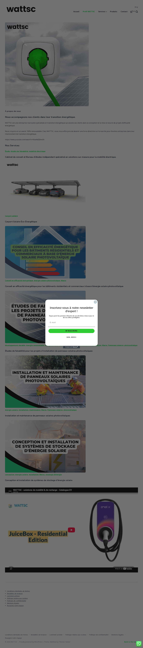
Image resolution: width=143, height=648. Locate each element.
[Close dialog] (95, 302)
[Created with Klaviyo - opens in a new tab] (71, 347)
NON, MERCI (71, 337)
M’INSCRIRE (72, 331)
